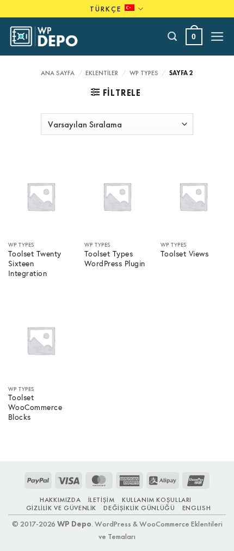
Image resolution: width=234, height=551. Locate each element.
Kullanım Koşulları (157, 499)
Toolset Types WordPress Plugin (114, 258)
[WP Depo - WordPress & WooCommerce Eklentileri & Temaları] (49, 36)
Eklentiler (101, 73)
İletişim (101, 499)
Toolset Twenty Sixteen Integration (34, 263)
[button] (194, 37)
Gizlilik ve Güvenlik (61, 508)
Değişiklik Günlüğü (139, 508)
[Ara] (173, 36)
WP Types (144, 73)
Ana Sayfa (58, 73)
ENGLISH (196, 508)
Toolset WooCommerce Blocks (35, 407)
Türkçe (106, 9)
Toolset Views (185, 254)
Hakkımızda (60, 499)
